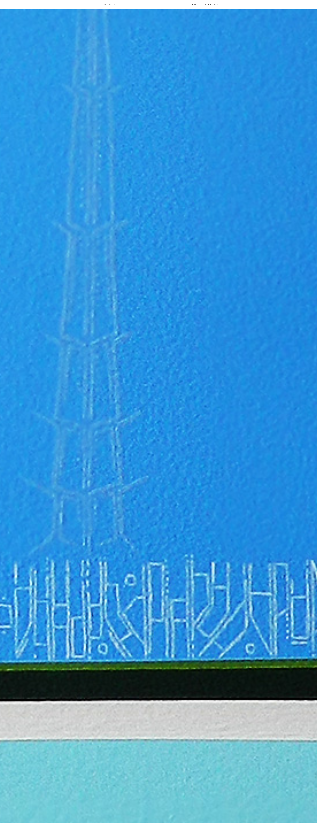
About (206, 5)
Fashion (193, 5)
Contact (215, 5)
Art (200, 5)
